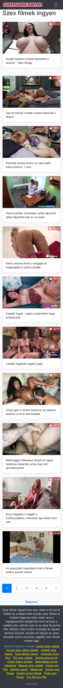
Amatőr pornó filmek (29, 673)
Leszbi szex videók (47, 646)
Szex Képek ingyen (26, 654)
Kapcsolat (32, 683)
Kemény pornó (19, 669)
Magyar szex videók (31, 665)
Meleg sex (36, 669)
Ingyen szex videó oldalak (22, 650)
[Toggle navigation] (55, 5)
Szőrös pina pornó (46, 657)
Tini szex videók (23, 657)
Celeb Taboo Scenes (20, 661)
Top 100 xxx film (36, 677)
